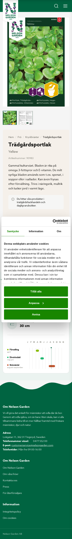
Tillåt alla (35, 291)
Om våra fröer (10, 474)
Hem (11, 137)
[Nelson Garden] (10, 11)
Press (6, 486)
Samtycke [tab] (13, 231)
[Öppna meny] (65, 6)
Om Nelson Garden (13, 467)
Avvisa (36, 314)
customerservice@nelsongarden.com (32, 445)
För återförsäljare (12, 493)
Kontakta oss (10, 480)
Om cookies (9, 518)
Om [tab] (59, 231)
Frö (19, 137)
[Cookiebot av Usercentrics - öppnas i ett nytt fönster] (52, 221)
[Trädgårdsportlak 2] (26, 118)
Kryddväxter (32, 137)
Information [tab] (36, 231)
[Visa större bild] (36, 62)
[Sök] (56, 6)
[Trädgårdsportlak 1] (10, 118)
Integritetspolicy (12, 511)
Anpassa (34, 302)
